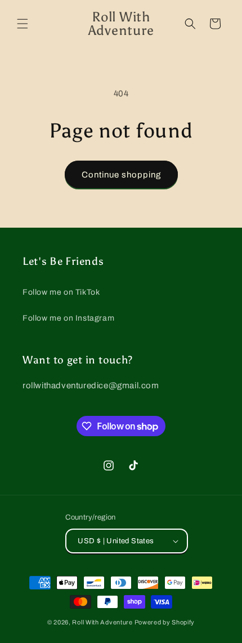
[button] (22, 23)
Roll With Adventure (102, 622)
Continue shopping (121, 174)
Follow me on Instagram (68, 318)
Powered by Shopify (165, 622)
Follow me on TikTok (61, 292)
